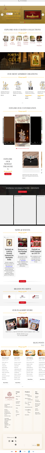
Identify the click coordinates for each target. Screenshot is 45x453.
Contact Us (17, 415)
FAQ (17, 408)
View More (8, 173)
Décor (26, 398)
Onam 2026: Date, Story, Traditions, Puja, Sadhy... (18, 358)
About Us (18, 396)
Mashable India (9, 266)
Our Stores (17, 411)
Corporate (27, 409)
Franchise (18, 405)
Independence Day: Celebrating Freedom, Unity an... (30, 358)
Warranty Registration (38, 413)
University (30, 407)
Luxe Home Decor (5, 43)
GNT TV (33, 260)
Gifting (26, 394)
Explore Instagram (22, 191)
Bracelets (27, 414)
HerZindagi (23, 260)
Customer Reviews (18, 402)
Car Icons (32, 42)
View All (22, 302)
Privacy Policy (36, 397)
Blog (17, 398)
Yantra (26, 407)
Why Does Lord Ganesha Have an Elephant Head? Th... (5, 358)
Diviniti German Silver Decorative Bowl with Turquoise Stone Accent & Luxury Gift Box (30, 175)
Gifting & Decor (29, 411)
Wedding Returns (25, 43)
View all (42, 345)
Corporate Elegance (39, 43)
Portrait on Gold (29, 403)
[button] (4, 5)
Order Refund (36, 409)
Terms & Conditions (37, 400)
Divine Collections (30, 399)
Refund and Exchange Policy (37, 405)
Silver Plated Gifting (19, 43)
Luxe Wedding (12, 43)
